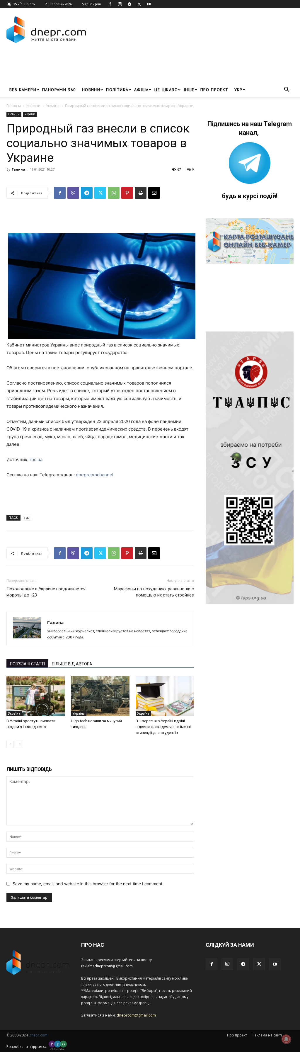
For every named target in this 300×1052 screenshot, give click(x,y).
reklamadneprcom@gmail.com (107, 965)
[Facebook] (110, 4)
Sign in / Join (91, 4)
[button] (286, 90)
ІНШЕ (189, 89)
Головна (13, 105)
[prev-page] (10, 744)
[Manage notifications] (286, 1039)
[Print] (140, 193)
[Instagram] (119, 4)
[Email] (154, 193)
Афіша (141, 89)
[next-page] (19, 744)
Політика (117, 89)
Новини (91, 89)
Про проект (214, 89)
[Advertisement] (113, 67)
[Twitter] (139, 4)
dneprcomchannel (94, 474)
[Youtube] (148, 4)
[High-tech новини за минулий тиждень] (100, 696)
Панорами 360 (59, 89)
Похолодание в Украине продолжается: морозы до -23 (46, 592)
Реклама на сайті (267, 1035)
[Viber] (73, 193)
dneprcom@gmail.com (136, 1015)
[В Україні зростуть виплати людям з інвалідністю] (35, 696)
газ (27, 517)
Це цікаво (166, 89)
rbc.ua (36, 459)
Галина (18, 169)
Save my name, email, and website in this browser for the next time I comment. (88, 883)
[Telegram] (129, 4)
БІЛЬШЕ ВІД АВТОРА (72, 664)
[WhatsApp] (114, 193)
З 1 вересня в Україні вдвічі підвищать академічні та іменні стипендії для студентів (163, 727)
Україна (52, 105)
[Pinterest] (127, 193)
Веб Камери (22, 89)
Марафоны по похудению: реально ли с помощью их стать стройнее (154, 592)
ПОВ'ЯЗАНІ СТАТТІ (27, 664)
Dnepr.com (38, 1035)
